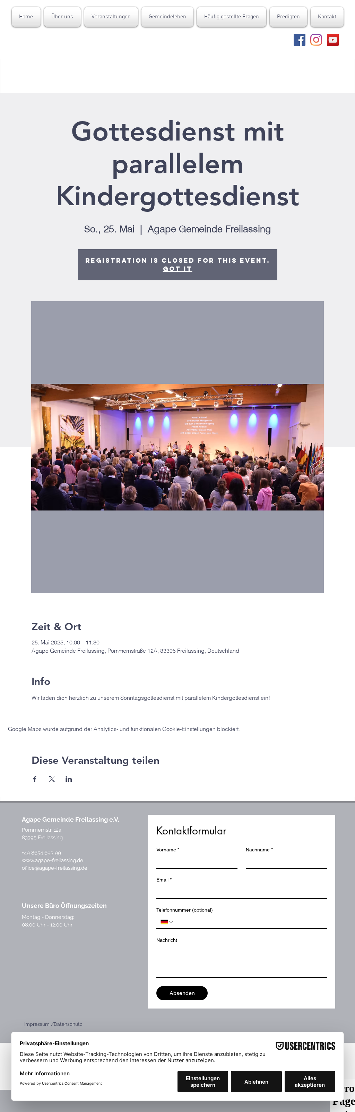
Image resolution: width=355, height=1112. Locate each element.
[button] (62, 17)
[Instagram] (316, 40)
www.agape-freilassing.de (52, 860)
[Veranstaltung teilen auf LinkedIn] (69, 779)
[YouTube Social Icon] (333, 40)
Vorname (167, 849)
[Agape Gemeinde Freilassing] (299, 40)
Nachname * (259, 849)
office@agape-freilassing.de (54, 868)
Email (164, 880)
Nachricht (166, 940)
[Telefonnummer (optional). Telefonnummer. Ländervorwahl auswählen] (167, 922)
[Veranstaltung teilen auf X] (52, 779)
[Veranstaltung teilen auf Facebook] (35, 779)
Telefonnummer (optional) (184, 910)
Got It (177, 269)
